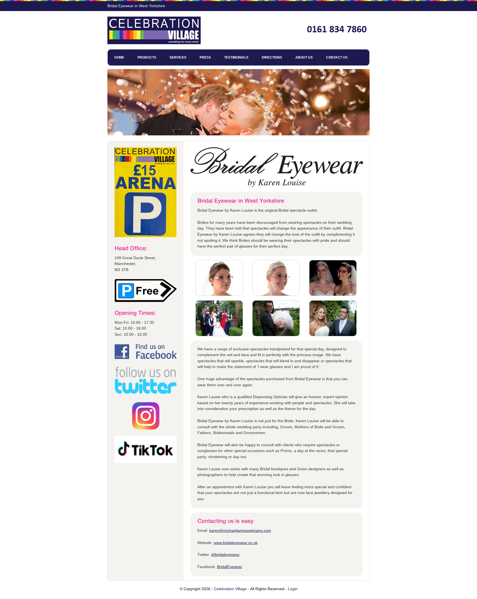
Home (119, 57)
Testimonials (236, 57)
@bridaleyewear (225, 554)
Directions (272, 57)
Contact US (337, 57)
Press (205, 57)
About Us (304, 57)
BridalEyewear (229, 566)
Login (293, 589)
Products (146, 57)
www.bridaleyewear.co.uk (236, 542)
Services (177, 57)
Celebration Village (230, 589)
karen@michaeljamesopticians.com (240, 530)
